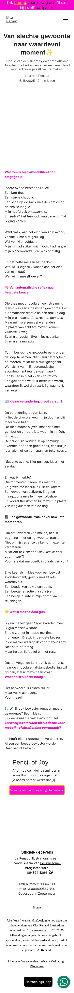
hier (18, 2)
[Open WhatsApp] (63, 982)
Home (37, 907)
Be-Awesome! (50, 863)
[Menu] (65, 19)
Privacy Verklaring (52, 961)
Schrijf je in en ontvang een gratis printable (37, 790)
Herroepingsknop (38, 982)
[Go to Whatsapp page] (51, 872)
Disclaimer (37, 966)
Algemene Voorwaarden (23, 961)
